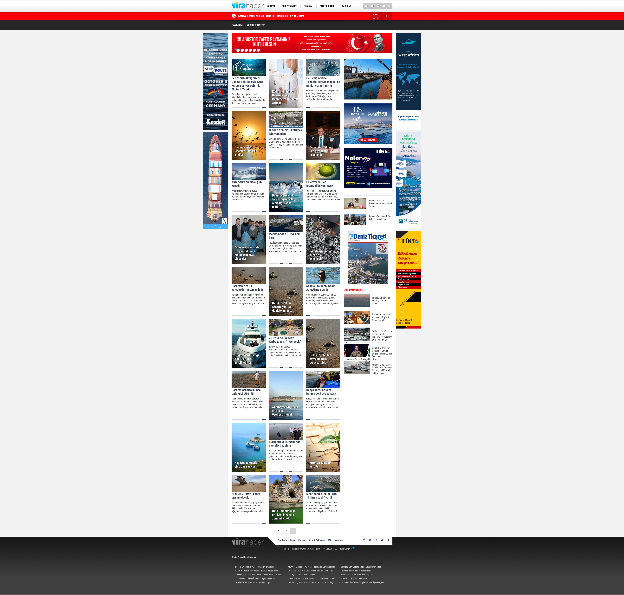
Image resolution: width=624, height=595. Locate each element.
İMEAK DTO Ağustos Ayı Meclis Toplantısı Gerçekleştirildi (311, 567)
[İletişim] (384, 6)
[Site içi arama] (389, 6)
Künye (292, 540)
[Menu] (366, 6)
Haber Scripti (345, 549)
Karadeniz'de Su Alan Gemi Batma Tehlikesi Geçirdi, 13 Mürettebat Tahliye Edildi (309, 571)
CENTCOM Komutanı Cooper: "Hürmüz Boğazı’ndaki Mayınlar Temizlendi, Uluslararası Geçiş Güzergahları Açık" (256, 571)
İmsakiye (339, 540)
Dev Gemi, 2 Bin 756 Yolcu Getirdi (355, 578)
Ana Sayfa (282, 540)
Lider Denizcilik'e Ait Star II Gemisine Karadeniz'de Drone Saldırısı (310, 579)
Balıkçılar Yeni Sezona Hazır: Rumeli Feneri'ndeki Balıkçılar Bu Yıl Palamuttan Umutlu (359, 567)
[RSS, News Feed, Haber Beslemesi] (376, 540)
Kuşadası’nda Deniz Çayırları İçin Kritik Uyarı (252, 582)
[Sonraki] (293, 531)
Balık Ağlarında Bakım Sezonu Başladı (356, 574)
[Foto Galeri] (378, 6)
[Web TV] (372, 6)
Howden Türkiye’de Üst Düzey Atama (356, 571)
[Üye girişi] (382, 540)
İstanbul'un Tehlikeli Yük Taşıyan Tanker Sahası (254, 567)
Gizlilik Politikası (316, 540)
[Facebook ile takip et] (364, 540)
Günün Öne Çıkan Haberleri (244, 557)
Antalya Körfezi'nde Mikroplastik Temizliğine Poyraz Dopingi (361, 582)
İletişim (301, 540)
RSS (330, 540)
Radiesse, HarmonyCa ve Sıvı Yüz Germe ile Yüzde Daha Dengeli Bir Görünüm (256, 575)
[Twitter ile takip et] (370, 540)
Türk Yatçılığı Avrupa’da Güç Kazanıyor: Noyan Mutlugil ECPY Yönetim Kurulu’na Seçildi (285, 15)
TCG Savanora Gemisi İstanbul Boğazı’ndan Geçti (255, 578)
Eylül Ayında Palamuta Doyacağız (301, 574)
